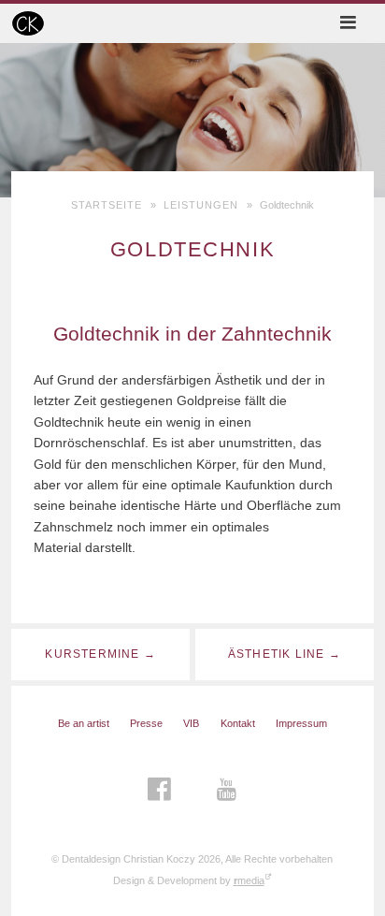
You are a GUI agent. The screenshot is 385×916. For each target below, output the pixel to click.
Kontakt (238, 723)
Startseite (107, 205)
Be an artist (83, 723)
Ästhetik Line (276, 654)
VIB (191, 723)
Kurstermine (92, 654)
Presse (146, 723)
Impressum (301, 723)
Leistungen (201, 205)
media (249, 880)
